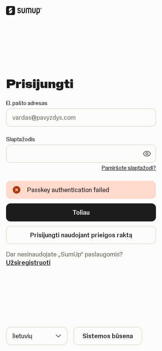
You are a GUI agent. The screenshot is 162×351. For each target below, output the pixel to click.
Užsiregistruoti (28, 262)
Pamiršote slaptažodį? (129, 168)
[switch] (147, 153)
